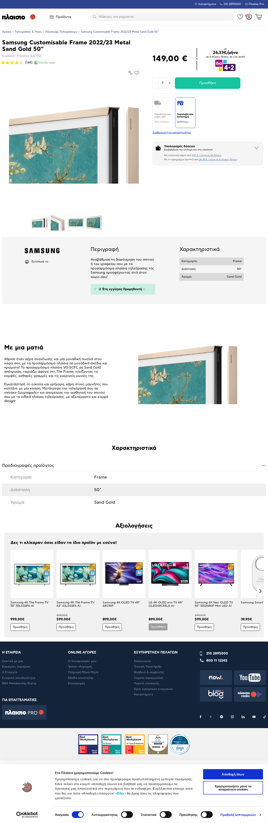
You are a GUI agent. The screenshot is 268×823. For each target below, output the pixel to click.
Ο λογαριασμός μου (82, 661)
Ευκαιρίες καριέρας (16, 666)
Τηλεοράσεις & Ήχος (28, 32)
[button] (7, 591)
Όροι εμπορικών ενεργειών (153, 689)
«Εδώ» (120, 793)
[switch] (127, 814)
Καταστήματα (207, 4)
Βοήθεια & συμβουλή (149, 672)
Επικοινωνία (142, 661)
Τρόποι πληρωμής (80, 666)
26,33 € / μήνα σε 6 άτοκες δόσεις (218, 159)
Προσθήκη (207, 83)
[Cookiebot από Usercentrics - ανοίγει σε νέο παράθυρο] (27, 815)
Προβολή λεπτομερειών (238, 815)
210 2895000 (217, 653)
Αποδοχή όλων (233, 774)
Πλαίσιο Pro (256, 4)
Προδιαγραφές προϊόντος (134, 465)
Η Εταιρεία (9, 672)
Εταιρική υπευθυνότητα (18, 678)
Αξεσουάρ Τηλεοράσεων (61, 32)
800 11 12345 (216, 660)
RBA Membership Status (19, 683)
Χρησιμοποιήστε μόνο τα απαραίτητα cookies (233, 787)
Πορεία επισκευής (147, 683)
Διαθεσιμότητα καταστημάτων (171, 132)
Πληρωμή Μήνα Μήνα (83, 672)
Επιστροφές (76, 683)
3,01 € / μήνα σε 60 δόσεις (207, 155)
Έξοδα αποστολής (81, 678)
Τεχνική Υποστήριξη (147, 666)
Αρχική (6, 32)
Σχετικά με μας (12, 661)
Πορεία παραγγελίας (149, 678)
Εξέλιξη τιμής (47, 62)
